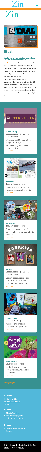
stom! (21, 448)
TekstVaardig (11, 224)
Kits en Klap (10, 182)
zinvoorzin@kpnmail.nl (12, 402)
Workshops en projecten (14, 415)
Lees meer (9, 151)
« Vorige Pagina (9, 382)
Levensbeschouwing (15, 363)
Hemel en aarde (11, 362)
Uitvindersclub (11, 318)
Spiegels (9, 431)
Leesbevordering (13, 134)
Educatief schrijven (12, 413)
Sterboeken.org (11, 132)
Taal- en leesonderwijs (17, 135)
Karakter (9, 270)
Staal (6, 63)
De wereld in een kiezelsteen (16, 428)
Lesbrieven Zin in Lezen (14, 418)
